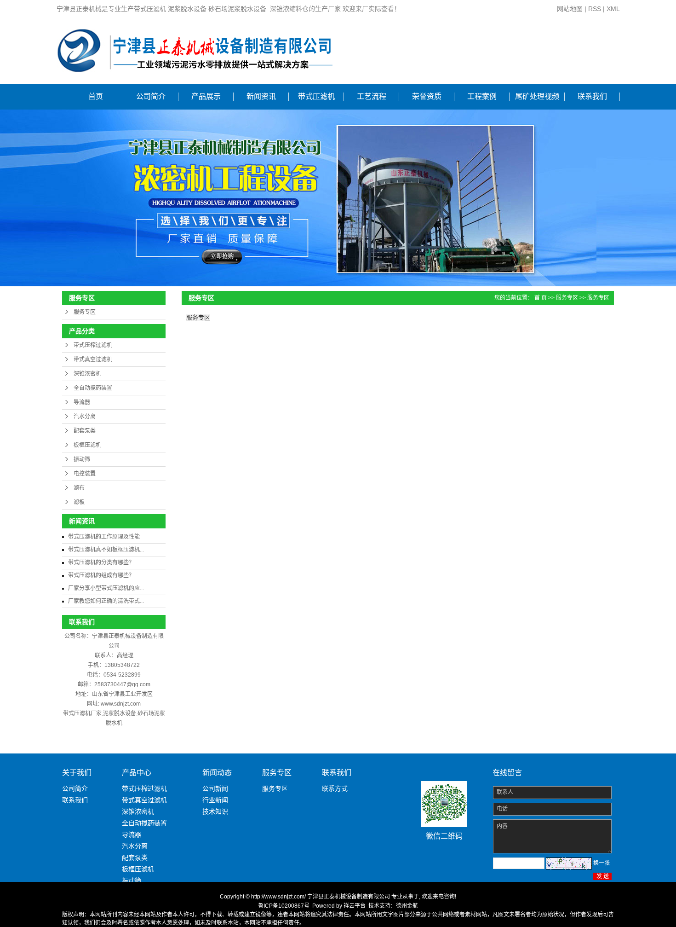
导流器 (82, 402)
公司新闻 (215, 788)
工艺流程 (371, 96)
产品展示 (206, 96)
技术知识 (215, 811)
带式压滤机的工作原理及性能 (104, 536)
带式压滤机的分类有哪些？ (101, 562)
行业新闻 (215, 800)
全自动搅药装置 (93, 388)
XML (613, 8)
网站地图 (570, 8)
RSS (594, 8)
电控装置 (85, 473)
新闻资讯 (261, 96)
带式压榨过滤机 (93, 345)
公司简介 (151, 96)
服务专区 (85, 312)
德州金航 (407, 906)
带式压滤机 (316, 96)
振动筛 (82, 459)
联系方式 (335, 788)
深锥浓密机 (87, 374)
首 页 (540, 298)
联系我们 (592, 96)
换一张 (601, 863)
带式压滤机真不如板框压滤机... (106, 549)
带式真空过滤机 (93, 359)
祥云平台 (355, 906)
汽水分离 (85, 416)
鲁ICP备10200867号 (283, 906)
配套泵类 (85, 431)
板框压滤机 (87, 445)
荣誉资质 (426, 96)
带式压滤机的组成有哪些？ (101, 575)
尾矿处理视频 (537, 96)
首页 (95, 96)
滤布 (79, 488)
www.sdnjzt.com (121, 704)
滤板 (79, 502)
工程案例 (482, 96)
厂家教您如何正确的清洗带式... (106, 601)
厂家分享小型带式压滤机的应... (106, 588)
